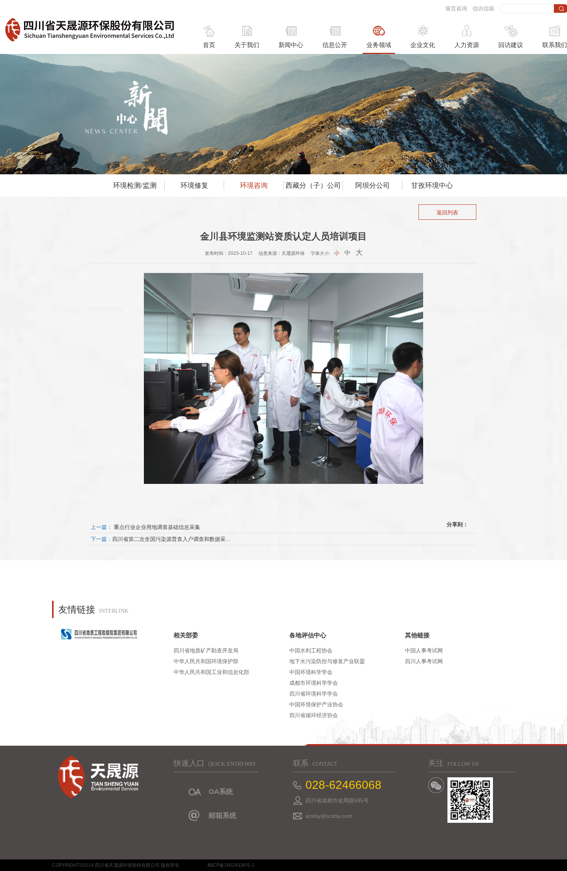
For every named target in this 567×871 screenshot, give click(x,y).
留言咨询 (456, 8)
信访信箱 (483, 8)
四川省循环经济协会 (313, 715)
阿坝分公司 (372, 185)
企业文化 (422, 45)
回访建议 (510, 45)
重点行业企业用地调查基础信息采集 (156, 527)
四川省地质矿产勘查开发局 (206, 650)
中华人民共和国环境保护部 (206, 661)
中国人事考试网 (424, 650)
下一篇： (101, 539)
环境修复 (194, 185)
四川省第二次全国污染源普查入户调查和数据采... (171, 539)
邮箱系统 (222, 815)
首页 (209, 45)
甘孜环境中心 (432, 185)
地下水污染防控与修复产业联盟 (327, 661)
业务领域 (378, 45)
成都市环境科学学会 (313, 683)
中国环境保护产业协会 (316, 704)
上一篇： (101, 527)
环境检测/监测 (135, 185)
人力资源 (466, 45)
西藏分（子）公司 (313, 185)
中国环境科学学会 (310, 672)
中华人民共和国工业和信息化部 (211, 672)
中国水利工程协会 (310, 650)
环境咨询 (254, 185)
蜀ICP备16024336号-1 (231, 865)
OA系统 (221, 791)
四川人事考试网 (424, 661)
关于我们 (247, 45)
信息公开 (334, 45)
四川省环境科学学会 (313, 694)
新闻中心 (290, 45)
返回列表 (447, 212)
